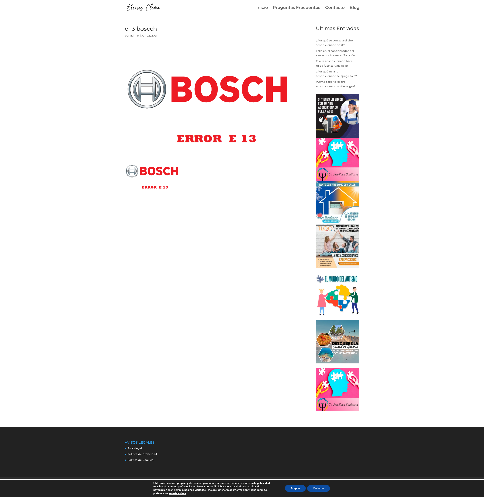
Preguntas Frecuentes (296, 8)
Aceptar (295, 488)
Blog (354, 8)
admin (134, 35)
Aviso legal (134, 448)
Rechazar (318, 488)
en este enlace (177, 493)
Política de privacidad (142, 454)
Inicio (262, 8)
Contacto (335, 8)
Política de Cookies (140, 460)
